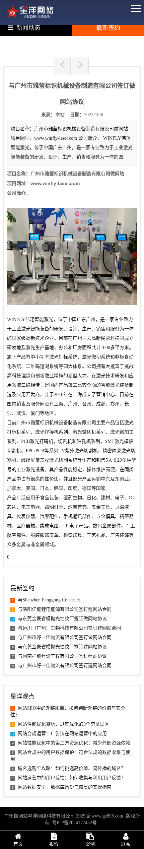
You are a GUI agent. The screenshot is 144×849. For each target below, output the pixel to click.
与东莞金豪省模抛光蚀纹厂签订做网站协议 (59, 618)
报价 (54, 844)
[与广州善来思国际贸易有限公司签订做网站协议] (62, 66)
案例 (90, 844)
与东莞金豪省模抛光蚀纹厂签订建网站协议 (59, 646)
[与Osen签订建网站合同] (80, 66)
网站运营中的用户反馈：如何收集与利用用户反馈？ (69, 777)
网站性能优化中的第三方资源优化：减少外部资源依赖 (71, 742)
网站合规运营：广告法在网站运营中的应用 (59, 733)
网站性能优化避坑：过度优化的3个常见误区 (60, 724)
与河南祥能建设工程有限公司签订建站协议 (59, 656)
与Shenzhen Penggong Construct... (48, 599)
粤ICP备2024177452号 (74, 822)
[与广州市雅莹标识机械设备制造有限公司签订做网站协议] (30, 16)
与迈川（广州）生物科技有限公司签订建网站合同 (66, 628)
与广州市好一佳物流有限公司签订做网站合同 (62, 637)
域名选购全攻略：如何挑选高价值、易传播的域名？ (69, 768)
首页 (18, 844)
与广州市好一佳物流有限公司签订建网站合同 (62, 665)
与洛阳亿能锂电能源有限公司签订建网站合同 (62, 609)
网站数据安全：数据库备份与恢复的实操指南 (62, 787)
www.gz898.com (107, 816)
